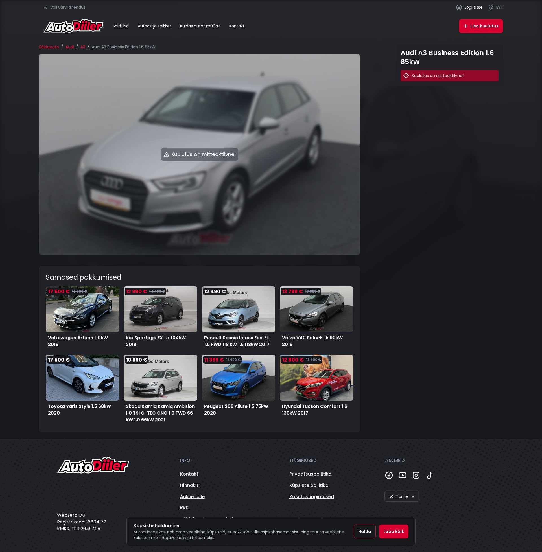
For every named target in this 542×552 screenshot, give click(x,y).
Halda (364, 531)
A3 (82, 47)
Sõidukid (121, 26)
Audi (69, 47)
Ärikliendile (192, 496)
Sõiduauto (49, 47)
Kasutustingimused (311, 496)
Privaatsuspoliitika (310, 474)
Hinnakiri (190, 485)
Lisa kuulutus (484, 26)
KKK (184, 508)
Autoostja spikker (154, 26)
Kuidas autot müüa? (200, 26)
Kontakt (236, 26)
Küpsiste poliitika (309, 485)
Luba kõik (394, 531)
